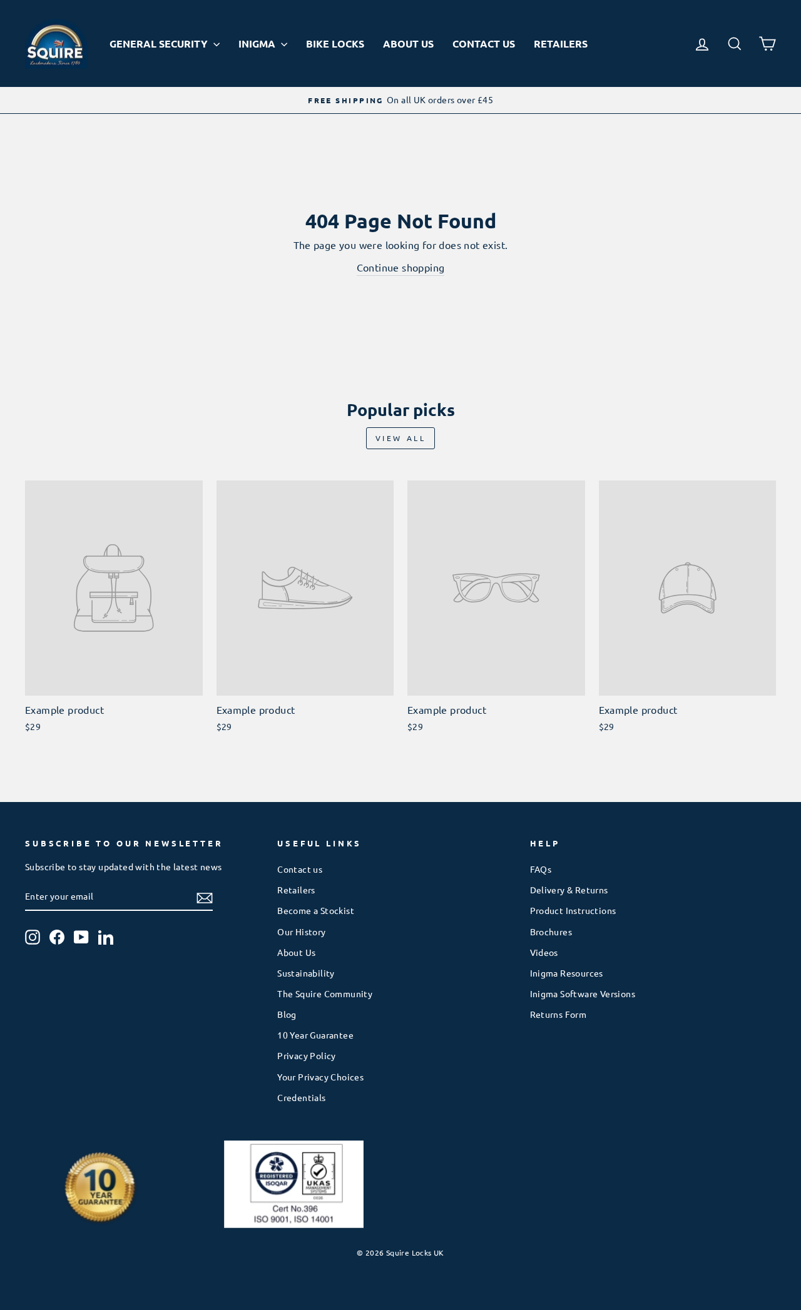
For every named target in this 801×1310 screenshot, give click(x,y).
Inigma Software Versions (583, 993)
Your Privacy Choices (320, 1076)
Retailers (561, 43)
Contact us (299, 869)
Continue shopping (401, 267)
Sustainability (306, 972)
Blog (287, 1014)
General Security (160, 43)
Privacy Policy (306, 1055)
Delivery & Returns (569, 889)
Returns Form (558, 1014)
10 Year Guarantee (315, 1034)
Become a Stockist (315, 910)
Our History (301, 931)
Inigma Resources (566, 972)
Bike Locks (335, 43)
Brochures (551, 931)
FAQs (541, 869)
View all (400, 438)
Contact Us (483, 43)
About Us (408, 43)
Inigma (258, 43)
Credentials (301, 1097)
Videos (544, 952)
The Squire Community (324, 993)
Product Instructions (573, 910)
